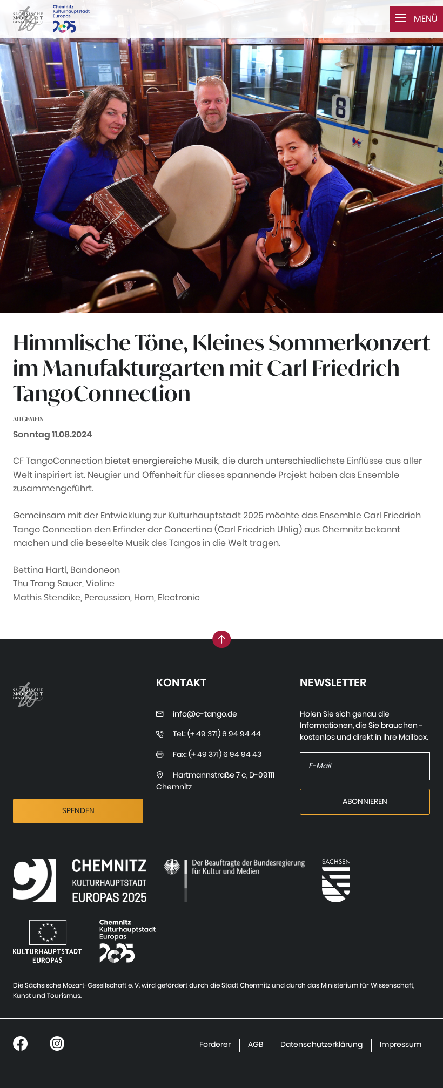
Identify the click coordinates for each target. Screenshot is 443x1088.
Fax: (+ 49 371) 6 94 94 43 (217, 754)
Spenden (78, 811)
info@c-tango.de (205, 714)
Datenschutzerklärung (321, 1044)
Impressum (400, 1044)
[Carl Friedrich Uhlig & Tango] (79, 880)
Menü (425, 18)
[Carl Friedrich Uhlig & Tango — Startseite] (28, 19)
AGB (255, 1044)
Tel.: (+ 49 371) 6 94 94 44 (217, 734)
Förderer (215, 1044)
